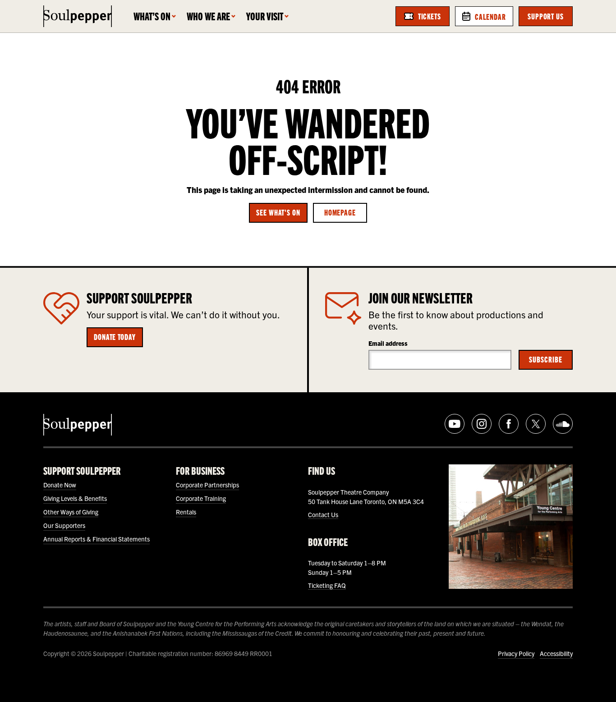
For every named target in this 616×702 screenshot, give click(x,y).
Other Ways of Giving (70, 512)
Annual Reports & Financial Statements (96, 539)
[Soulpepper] (77, 16)
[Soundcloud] (563, 424)
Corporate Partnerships (207, 485)
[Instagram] (482, 424)
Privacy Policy (516, 653)
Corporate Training (201, 498)
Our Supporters (64, 525)
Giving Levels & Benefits (75, 498)
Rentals (186, 512)
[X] (536, 424)
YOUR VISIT (264, 16)
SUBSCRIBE (545, 359)
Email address (388, 343)
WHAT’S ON (151, 16)
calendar (490, 16)
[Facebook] (509, 424)
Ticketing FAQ (327, 585)
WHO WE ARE (208, 16)
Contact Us (323, 514)
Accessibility (556, 653)
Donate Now (59, 485)
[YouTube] (454, 424)
